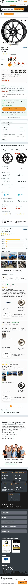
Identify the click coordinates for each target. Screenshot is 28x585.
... (15, 406)
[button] (14, 125)
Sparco (21, 13)
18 (22, 64)
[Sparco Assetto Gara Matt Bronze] (14, 59)
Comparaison (13, 4)
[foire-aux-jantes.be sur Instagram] (7, 568)
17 (18, 64)
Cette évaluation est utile (6, 315)
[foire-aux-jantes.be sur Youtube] (11, 568)
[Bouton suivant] (21, 406)
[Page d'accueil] (1, 14)
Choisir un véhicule (8, 13)
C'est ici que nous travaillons (11, 464)
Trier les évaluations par (7, 274)
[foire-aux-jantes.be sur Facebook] (3, 568)
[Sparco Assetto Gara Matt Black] (10, 59)
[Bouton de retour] (6, 406)
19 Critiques (13, 54)
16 (14, 64)
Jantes (17, 13)
